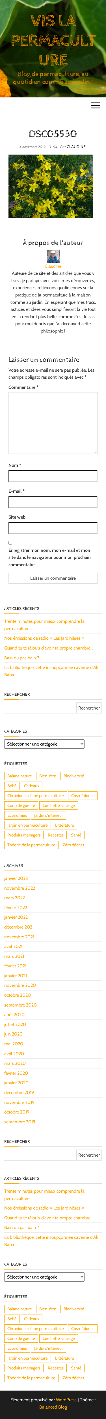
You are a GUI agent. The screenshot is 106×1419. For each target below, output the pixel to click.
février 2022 (15, 907)
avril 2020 (14, 1053)
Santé (76, 835)
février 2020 (16, 1073)
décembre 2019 (19, 1092)
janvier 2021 (15, 975)
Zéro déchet (73, 844)
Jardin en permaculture (27, 825)
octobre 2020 (17, 995)
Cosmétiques (82, 795)
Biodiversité (74, 775)
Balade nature (19, 775)
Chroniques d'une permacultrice (35, 795)
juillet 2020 (15, 1024)
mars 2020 (15, 1063)
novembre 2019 (19, 1102)
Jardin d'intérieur (48, 815)
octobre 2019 (16, 1112)
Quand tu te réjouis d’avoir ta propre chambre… (48, 648)
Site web (16, 517)
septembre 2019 (19, 1122)
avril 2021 (13, 946)
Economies (17, 815)
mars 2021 (14, 956)
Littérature (64, 825)
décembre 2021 (19, 927)
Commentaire (23, 387)
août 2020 (14, 1014)
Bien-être (47, 775)
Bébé (12, 785)
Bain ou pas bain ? (21, 658)
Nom (14, 465)
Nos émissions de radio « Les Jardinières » (44, 638)
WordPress (66, 1399)
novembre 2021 (19, 937)
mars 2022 (14, 897)
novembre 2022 (19, 888)
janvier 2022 (16, 917)
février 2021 (15, 966)
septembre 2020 (20, 1005)
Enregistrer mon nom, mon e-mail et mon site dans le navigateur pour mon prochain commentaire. (49, 557)
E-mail (16, 491)
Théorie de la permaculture (31, 844)
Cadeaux (31, 785)
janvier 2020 (16, 1082)
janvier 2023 (16, 878)
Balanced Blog (53, 1407)
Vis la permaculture (52, 40)
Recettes (56, 835)
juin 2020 (13, 1034)
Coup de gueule (21, 805)
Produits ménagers (23, 835)
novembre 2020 (20, 985)
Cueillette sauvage (58, 805)
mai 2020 (13, 1044)
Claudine (76, 146)
